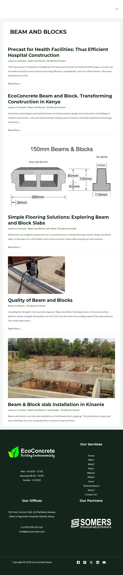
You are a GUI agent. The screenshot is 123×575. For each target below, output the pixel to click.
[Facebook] (78, 562)
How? (91, 481)
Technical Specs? (91, 485)
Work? (91, 490)
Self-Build (51, 228)
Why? (91, 468)
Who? (91, 459)
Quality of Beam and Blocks (40, 300)
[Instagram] (84, 562)
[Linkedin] (97, 562)
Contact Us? (91, 494)
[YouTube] (104, 562)
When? (91, 477)
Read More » (14, 83)
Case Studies (52, 410)
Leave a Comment (17, 60)
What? (91, 464)
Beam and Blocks (36, 60)
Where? (91, 472)
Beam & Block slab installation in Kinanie (56, 404)
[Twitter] (91, 562)
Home (91, 455)
